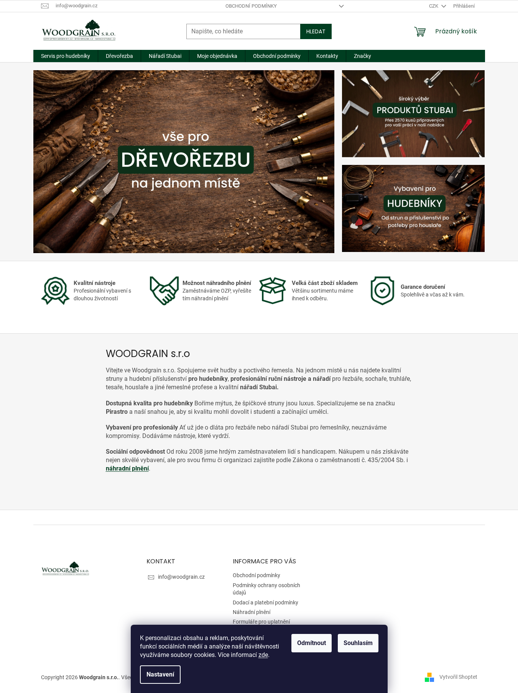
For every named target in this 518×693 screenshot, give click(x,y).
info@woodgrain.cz (181, 577)
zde (263, 654)
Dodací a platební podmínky (265, 602)
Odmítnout (311, 643)
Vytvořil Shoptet (458, 677)
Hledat (316, 31)
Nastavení (160, 674)
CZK (434, 6)
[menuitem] (65, 56)
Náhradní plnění (251, 612)
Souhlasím (358, 643)
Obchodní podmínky (251, 6)
